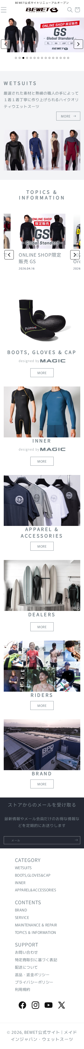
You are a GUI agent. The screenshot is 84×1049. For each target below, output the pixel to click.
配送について (26, 967)
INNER (20, 882)
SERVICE (22, 917)
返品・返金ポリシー (32, 974)
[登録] (76, 840)
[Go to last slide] (9, 254)
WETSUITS (23, 867)
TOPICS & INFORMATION (35, 932)
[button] (70, 10)
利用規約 (22, 989)
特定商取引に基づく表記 (36, 959)
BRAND (21, 910)
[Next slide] (78, 44)
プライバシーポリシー (34, 982)
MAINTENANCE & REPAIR (36, 925)
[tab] (16, 58)
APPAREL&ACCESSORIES (35, 890)
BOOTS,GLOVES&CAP (33, 875)
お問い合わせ (26, 952)
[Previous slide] (5, 44)
